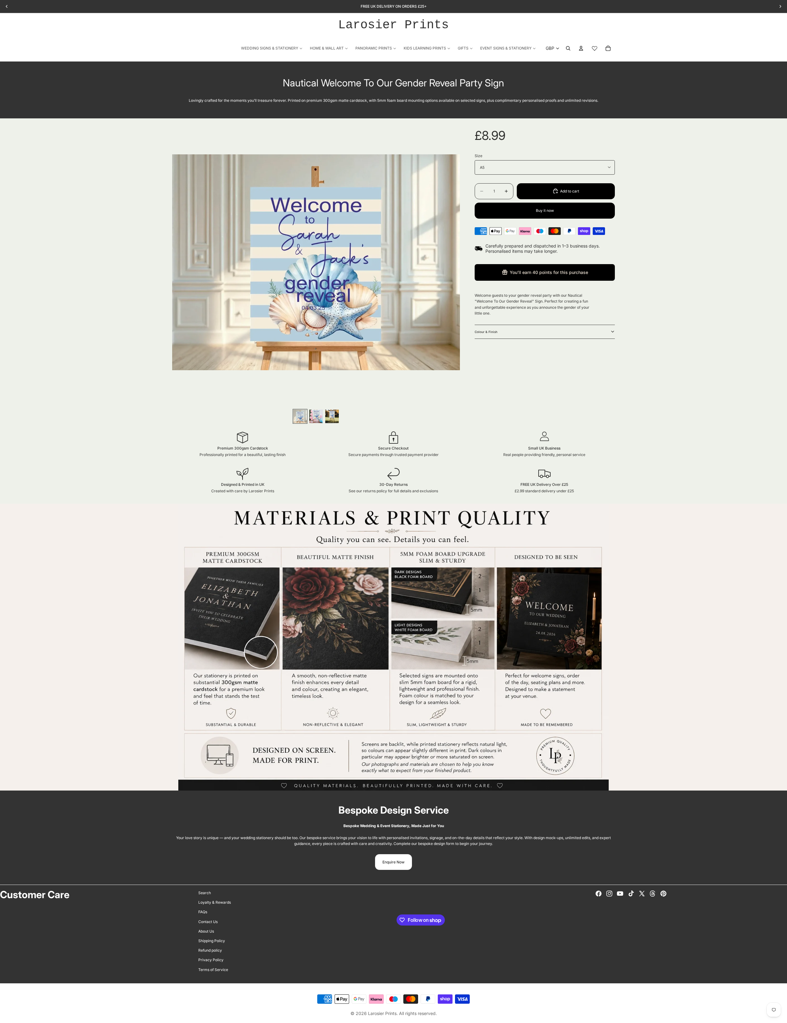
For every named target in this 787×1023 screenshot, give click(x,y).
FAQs (202, 912)
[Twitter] (642, 893)
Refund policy (210, 950)
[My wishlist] (594, 48)
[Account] (581, 48)
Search (204, 892)
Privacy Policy (210, 960)
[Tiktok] (631, 893)
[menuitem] (271, 48)
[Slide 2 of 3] (316, 416)
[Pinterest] (663, 893)
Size (478, 155)
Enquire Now (393, 862)
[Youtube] (620, 893)
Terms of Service (213, 969)
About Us (206, 931)
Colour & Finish (486, 331)
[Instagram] (609, 893)
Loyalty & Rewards (214, 902)
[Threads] (652, 893)
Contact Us (208, 921)
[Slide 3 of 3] (332, 416)
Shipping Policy (211, 940)
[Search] (568, 48)
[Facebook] (598, 893)
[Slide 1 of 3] (300, 416)
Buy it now (545, 210)
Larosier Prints (393, 25)
